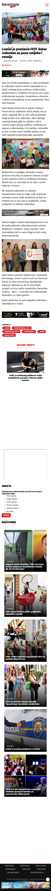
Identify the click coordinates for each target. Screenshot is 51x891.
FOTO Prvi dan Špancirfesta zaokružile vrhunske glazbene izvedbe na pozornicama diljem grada (23, 791)
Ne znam (9, 511)
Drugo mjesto (11, 499)
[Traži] (30, 5)
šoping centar (9, 335)
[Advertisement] (25, 415)
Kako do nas (41, 866)
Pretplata (41, 869)
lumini (7, 328)
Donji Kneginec (29, 331)
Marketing (9, 866)
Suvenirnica (10, 869)
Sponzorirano (6, 65)
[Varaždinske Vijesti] (10, 4)
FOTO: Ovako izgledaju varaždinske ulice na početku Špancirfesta (25, 657)
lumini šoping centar (12, 331)
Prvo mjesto (11, 496)
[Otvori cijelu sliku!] (25, 28)
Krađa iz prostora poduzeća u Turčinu (23, 749)
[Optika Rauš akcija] (25, 73)
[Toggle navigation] (47, 5)
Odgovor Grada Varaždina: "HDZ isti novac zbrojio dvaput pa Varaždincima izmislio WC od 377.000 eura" (25, 566)
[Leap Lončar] (25, 213)
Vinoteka (26, 869)
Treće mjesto (11, 502)
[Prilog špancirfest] (25, 885)
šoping (42, 331)
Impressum (24, 866)
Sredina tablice (12, 508)
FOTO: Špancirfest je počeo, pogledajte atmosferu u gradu (23, 612)
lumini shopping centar (22, 328)
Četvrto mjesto (12, 505)
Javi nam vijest (13, 872)
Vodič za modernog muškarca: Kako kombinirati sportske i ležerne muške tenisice (25, 377)
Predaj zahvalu (37, 872)
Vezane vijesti (25, 345)
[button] (4, 366)
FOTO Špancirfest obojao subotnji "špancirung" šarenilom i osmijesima (22, 702)
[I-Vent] (25, 315)
